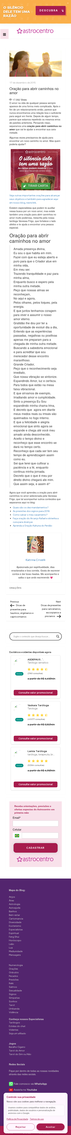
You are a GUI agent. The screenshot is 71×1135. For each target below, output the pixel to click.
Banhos (13, 911)
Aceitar (50, 1127)
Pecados (13, 976)
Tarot (12, 1005)
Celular (17, 829)
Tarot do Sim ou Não (20, 1054)
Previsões (14, 979)
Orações (15, 588)
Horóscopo (15, 940)
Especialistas (16, 929)
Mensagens (15, 955)
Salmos (13, 987)
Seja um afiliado (17, 1033)
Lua (11, 947)
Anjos (12, 897)
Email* (16, 817)
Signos (12, 994)
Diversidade (15, 922)
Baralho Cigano (17, 1047)
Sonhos (13, 1001)
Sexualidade (15, 990)
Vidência (13, 1012)
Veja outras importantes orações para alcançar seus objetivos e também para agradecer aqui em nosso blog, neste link (34, 199)
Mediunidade (15, 951)
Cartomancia (16, 918)
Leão (11, 944)
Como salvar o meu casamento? (30, 514)
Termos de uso (37, 1119)
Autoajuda (14, 907)
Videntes (13, 1029)
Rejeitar (21, 1127)
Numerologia (16, 965)
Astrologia (14, 904)
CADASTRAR (35, 847)
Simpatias (14, 997)
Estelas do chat (17, 1026)
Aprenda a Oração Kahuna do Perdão (32, 525)
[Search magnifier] (57, 636)
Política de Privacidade (17, 1119)
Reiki (11, 983)
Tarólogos (14, 1022)
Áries (11, 900)
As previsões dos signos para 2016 (31, 511)
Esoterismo (15, 926)
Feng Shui (14, 936)
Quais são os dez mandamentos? (31, 507)
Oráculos (14, 972)
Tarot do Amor (17, 1050)
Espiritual (14, 933)
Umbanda (14, 1008)
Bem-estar (14, 915)
